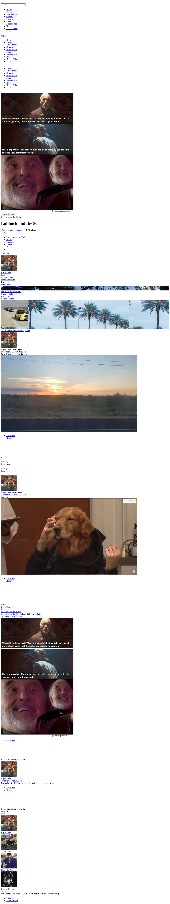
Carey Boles (6, 851)
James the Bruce (8, 870)
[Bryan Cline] (85, 263)
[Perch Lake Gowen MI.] (85, 287)
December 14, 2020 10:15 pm (13, 352)
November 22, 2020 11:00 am (13, 495)
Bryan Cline (6, 272)
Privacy (9, 898)
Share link (10, 435)
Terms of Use (12, 900)
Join (3, 233)
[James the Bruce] (85, 861)
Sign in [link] (4, 35)
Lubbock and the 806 (10, 614)
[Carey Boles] (85, 842)
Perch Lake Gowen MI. (11, 291)
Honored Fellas (7, 299)
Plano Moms (6, 284)
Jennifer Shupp (7, 889)
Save (12, 214)
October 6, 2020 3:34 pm (11, 616)
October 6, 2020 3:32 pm (11, 781)
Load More (5, 811)
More (3, 891)
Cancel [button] (4, 214)
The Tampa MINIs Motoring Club (15, 330)
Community (20, 230)
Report (9, 438)
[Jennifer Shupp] (85, 879)
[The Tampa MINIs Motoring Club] (85, 313)
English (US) (53, 894)
